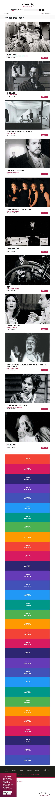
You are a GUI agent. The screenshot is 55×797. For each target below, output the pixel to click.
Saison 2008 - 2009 (27, 624)
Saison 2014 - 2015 (27, 565)
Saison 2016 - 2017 (27, 546)
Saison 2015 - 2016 (27, 556)
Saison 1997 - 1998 (27, 730)
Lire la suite (44, 57)
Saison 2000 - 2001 (27, 701)
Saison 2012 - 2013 (27, 585)
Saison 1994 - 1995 (27, 759)
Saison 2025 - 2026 (27, 459)
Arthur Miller (12, 133)
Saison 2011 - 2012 (27, 595)
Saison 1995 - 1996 (27, 750)
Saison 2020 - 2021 (27, 507)
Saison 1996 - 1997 (27, 740)
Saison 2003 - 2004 (27, 672)
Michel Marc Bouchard (15, 407)
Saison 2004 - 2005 (27, 662)
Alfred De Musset (13, 56)
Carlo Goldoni (12, 327)
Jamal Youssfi (12, 94)
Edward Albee (12, 446)
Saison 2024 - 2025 (27, 469)
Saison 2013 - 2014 (27, 575)
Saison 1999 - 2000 (27, 711)
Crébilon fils (24, 56)
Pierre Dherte (12, 250)
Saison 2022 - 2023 (27, 488)
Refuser (9, 793)
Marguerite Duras (13, 172)
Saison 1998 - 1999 (27, 721)
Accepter (4, 793)
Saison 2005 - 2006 (27, 653)
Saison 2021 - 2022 (27, 498)
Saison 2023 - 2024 (27, 478)
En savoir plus (7, 792)
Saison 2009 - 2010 (27, 614)
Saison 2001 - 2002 (27, 691)
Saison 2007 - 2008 (27, 633)
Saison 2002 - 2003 (27, 682)
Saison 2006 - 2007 (27, 643)
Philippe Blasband (13, 211)
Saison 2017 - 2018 (27, 536)
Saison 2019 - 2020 (27, 517)
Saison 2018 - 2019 (27, 527)
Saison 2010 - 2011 (27, 604)
